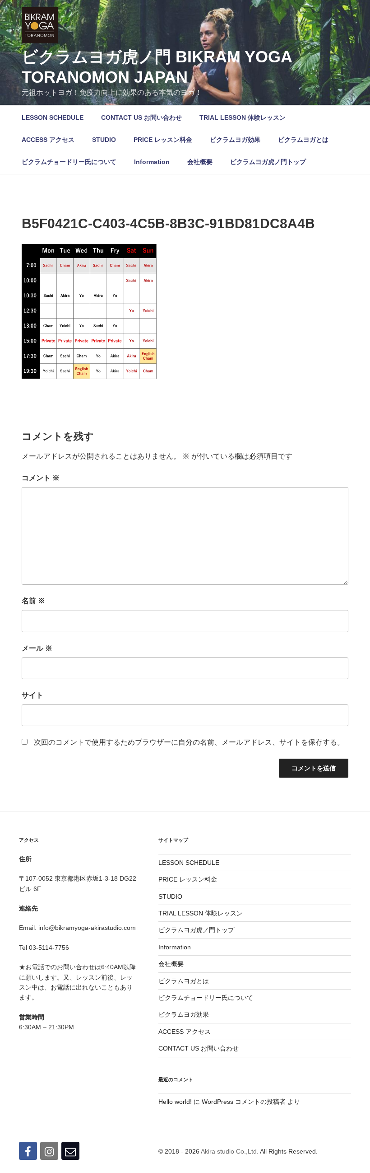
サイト (32, 695)
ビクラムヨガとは (303, 139)
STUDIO (104, 139)
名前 (33, 601)
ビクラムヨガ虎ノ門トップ (268, 161)
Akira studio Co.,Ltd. (230, 1151)
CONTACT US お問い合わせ (141, 117)
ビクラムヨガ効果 (235, 139)
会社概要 (200, 161)
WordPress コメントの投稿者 (244, 1101)
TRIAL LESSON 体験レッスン (242, 117)
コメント (41, 478)
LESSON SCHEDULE (52, 117)
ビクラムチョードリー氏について (69, 161)
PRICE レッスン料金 (163, 139)
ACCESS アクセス (48, 139)
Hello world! (175, 1101)
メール (37, 648)
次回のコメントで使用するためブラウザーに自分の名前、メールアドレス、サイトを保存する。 (189, 742)
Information (152, 161)
